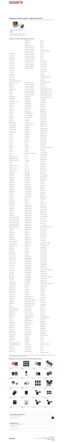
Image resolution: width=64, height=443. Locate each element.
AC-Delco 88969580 (12, 53)
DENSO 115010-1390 (12, 256)
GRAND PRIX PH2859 (28, 108)
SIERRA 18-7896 (42, 188)
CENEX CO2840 (11, 208)
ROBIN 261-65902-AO (43, 159)
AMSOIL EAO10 (11, 87)
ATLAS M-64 (11, 94)
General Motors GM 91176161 (29, 61)
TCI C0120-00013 (43, 238)
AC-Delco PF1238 (11, 58)
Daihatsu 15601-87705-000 (13, 244)
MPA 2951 (41, 42)
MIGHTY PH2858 (27, 329)
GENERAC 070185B (12, 349)
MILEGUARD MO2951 (28, 330)
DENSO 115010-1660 (12, 260)
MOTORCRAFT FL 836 (28, 349)
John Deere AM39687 (28, 194)
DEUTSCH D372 (11, 275)
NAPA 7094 (42, 59)
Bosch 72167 (11, 149)
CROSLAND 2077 (11, 234)
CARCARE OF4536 (12, 175)
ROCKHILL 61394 (43, 161)
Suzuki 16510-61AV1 (43, 223)
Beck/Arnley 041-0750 (12, 122)
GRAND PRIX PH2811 (28, 99)
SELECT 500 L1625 (43, 171)
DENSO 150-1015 (11, 270)
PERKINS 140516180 (43, 114)
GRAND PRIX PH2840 (28, 103)
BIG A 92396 (11, 139)
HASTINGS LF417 (27, 134)
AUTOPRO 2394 (11, 106)
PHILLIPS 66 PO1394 (43, 118)
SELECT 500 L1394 (43, 169)
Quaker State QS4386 (43, 154)
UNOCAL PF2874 (43, 295)
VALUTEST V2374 (42, 299)
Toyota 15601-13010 (43, 259)
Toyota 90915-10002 (43, 273)
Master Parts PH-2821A (28, 308)
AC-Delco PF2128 (11, 67)
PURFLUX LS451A (43, 145)
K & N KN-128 (27, 199)
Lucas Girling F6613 (28, 279)
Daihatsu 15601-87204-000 (13, 241)
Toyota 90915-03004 (43, 269)
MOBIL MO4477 (27, 341)
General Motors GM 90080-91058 (30, 57)
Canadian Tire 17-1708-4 (13, 165)
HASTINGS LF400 (27, 129)
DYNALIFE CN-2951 (12, 294)
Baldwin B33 (11, 113)
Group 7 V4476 (27, 120)
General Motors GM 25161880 (29, 49)
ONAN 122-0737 (42, 85)
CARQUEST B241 (11, 189)
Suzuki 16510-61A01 (43, 211)
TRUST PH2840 (42, 290)
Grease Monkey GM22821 (29, 113)
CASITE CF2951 (11, 194)
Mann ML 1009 (27, 284)
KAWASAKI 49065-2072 (28, 218)
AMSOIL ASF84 (11, 84)
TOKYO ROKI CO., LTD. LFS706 (45, 242)
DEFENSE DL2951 (11, 246)
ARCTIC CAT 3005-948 (12, 89)
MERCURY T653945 (28, 322)
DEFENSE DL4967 (11, 249)
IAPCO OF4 (26, 148)
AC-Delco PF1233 (11, 55)
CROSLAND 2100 (11, 236)
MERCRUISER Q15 (27, 318)
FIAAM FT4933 (11, 306)
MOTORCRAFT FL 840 (28, 351)
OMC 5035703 (42, 78)
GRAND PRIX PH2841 (28, 105)
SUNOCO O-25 (42, 202)
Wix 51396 (42, 347)
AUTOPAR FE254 (11, 103)
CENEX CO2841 (11, 210)
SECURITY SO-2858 (43, 166)
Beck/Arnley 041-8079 (12, 127)
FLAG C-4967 (11, 320)
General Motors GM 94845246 (29, 82)
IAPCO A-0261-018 (27, 141)
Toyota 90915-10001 (43, 271)
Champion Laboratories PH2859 (14, 225)
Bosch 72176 (11, 151)
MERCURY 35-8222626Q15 (29, 320)
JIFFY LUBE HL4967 (28, 175)
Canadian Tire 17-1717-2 (13, 167)
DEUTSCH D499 (11, 280)
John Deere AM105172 (28, 189)
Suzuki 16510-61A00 (43, 209)
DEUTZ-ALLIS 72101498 (12, 282)
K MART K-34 (27, 201)
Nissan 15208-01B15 (43, 68)
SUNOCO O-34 (42, 204)
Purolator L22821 (43, 150)
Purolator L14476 (43, 147)
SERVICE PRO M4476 (43, 178)
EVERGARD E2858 (11, 299)
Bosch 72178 (11, 155)
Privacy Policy (53, 440)
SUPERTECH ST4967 (43, 207)
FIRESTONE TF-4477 (12, 313)
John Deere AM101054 (28, 187)
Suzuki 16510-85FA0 (43, 233)
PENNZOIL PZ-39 (43, 107)
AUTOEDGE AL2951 (12, 96)
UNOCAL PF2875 (43, 297)
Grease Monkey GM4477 (28, 117)
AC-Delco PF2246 (11, 70)
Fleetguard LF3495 (12, 325)
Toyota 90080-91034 (43, 262)
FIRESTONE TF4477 (12, 315)
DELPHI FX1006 (11, 251)
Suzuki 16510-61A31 (43, 221)
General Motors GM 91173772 (29, 59)
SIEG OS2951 (42, 185)
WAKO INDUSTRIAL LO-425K (44, 316)
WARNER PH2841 (43, 328)
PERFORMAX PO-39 (43, 112)
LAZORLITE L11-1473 (28, 239)
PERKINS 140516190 (43, 116)
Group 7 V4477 (27, 122)
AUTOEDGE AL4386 (12, 98)
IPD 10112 (26, 155)
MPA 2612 (41, 40)
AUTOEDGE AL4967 (12, 99)
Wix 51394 (42, 343)
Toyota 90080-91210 (43, 266)
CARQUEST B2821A (12, 191)
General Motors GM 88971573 (29, 52)
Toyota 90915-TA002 (43, 280)
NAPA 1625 (42, 56)
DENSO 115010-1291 (12, 255)
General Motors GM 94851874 (29, 89)
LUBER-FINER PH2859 (28, 268)
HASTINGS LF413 (27, 132)
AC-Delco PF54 (11, 77)
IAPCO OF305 (27, 146)
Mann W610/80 (27, 289)
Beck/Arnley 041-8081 (12, 129)
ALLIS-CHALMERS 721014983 (13, 82)
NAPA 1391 (42, 49)
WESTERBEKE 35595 (43, 333)
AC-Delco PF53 (11, 72)
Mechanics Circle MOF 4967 (29, 315)
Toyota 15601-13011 (43, 261)
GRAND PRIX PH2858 (28, 106)
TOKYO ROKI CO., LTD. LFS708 (45, 243)
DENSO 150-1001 (11, 267)
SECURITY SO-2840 (43, 164)
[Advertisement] (32, 11)
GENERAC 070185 (12, 348)
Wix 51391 (42, 342)
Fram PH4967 (11, 344)
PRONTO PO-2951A (43, 140)
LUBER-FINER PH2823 (28, 261)
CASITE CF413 (11, 199)
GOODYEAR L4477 (27, 98)
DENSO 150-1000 (11, 265)
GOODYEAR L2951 (27, 96)
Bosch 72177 (11, 153)
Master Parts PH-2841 (28, 311)
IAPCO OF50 (27, 151)
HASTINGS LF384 (27, 127)
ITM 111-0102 (27, 168)
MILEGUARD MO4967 (28, 334)
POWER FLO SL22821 (43, 123)
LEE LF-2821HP (27, 248)
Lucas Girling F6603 (28, 277)
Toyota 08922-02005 (43, 250)
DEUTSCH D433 (11, 279)
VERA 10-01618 (42, 312)
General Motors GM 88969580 (29, 50)
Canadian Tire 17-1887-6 (13, 170)
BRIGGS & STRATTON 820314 (13, 160)
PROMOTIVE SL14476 (43, 138)
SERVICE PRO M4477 (43, 180)
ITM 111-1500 (27, 170)
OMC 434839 (42, 73)
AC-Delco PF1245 (11, 60)
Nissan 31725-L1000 (43, 71)
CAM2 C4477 (11, 163)
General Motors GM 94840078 (29, 64)
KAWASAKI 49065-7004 (28, 227)
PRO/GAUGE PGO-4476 (43, 130)
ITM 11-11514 (27, 163)
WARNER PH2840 (43, 326)
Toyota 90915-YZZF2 (43, 285)
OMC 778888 (42, 83)
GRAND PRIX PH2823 (28, 101)
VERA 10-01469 (42, 311)
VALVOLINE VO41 (43, 302)
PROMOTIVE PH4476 (43, 135)
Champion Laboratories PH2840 (14, 220)
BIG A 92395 (11, 137)
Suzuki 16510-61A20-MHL (44, 216)
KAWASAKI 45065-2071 (28, 206)
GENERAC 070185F (28, 40)
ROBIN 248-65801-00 (43, 157)
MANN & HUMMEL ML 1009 (29, 296)
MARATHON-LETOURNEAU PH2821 (30, 299)
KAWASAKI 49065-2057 (28, 210)
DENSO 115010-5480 (12, 263)
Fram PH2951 (11, 341)
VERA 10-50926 (42, 314)
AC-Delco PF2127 (11, 65)
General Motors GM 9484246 (29, 66)
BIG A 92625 (11, 141)
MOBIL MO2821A (27, 339)
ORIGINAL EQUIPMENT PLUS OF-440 (46, 90)
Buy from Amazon (16, 344)
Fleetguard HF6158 (12, 322)
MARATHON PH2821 (28, 298)
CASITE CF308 (11, 196)
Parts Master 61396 (43, 100)
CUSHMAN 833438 (12, 239)
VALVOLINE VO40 (43, 300)
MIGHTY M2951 (27, 325)
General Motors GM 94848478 (29, 86)
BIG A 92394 (11, 136)
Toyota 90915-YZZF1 (43, 283)
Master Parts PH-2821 (28, 306)
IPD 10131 (26, 158)
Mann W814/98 (27, 294)
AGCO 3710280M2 (12, 79)
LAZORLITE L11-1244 (28, 237)
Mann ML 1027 (27, 287)
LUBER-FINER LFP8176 (28, 256)
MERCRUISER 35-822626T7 (29, 317)
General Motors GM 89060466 (29, 54)
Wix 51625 (42, 349)
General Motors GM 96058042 (29, 94)
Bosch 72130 (11, 146)
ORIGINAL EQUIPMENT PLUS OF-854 (46, 95)
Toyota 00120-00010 (43, 245)
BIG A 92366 (11, 134)
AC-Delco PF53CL (11, 74)
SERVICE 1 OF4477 (43, 173)
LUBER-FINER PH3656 (28, 270)
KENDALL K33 (27, 232)
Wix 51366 (42, 338)
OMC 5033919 (42, 76)
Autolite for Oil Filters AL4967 (13, 101)
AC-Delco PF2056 (11, 63)
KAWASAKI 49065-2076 (28, 222)
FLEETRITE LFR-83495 (12, 334)
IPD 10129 (26, 156)
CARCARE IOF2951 (12, 172)
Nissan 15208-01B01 (43, 61)
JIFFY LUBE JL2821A (28, 177)
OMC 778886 (42, 80)
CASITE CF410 (11, 198)
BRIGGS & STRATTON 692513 (13, 158)
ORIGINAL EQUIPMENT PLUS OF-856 (46, 97)
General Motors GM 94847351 (29, 84)
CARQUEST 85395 (12, 182)
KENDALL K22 (27, 230)
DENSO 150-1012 (11, 268)
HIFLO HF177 (27, 139)
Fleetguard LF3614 (12, 327)
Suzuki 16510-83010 (43, 228)
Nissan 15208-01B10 (43, 66)
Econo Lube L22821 (12, 298)
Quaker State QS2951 (43, 152)
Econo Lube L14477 (12, 296)
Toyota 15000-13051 (43, 252)
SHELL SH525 (42, 183)
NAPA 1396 (42, 54)
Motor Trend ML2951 (28, 344)
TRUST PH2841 (42, 292)
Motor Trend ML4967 (28, 348)
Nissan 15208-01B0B (43, 64)
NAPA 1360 (42, 45)
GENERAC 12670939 (28, 42)
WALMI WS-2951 (42, 319)
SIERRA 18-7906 (42, 192)
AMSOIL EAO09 (11, 86)
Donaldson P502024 (12, 287)
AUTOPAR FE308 (11, 105)
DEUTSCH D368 (11, 272)
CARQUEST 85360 (12, 177)
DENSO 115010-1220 (12, 253)
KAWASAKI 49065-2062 (28, 213)
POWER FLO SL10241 (43, 119)
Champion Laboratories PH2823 (14, 218)
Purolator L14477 (43, 149)
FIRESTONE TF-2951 (12, 311)
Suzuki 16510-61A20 (43, 214)
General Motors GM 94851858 (29, 87)
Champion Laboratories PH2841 (14, 222)
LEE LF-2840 (26, 249)
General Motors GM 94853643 (29, 91)
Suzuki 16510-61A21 (43, 218)
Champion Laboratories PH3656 (14, 227)
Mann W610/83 (27, 291)
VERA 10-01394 (42, 309)
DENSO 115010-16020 (12, 258)
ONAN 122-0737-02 (43, 87)
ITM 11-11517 (27, 165)
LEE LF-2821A (27, 246)
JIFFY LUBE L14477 (27, 182)
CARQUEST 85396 (12, 184)
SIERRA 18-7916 (42, 195)
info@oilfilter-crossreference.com (51, 439)
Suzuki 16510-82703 (43, 226)
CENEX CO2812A (11, 205)
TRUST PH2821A (42, 288)
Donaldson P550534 (12, 291)
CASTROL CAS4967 (12, 201)
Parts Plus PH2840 (43, 102)
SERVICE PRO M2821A (43, 176)
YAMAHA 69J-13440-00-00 (44, 352)
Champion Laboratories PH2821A (14, 217)
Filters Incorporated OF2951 (13, 308)
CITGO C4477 (11, 230)
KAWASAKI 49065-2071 (28, 217)
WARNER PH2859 (43, 331)
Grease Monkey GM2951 (28, 115)
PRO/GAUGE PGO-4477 (43, 131)
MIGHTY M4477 (27, 327)
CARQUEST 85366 (12, 179)
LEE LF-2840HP (27, 251)
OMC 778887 (42, 81)
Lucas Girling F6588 (28, 275)
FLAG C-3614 (11, 318)
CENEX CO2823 (11, 206)
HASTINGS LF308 (27, 125)
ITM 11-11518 (27, 167)
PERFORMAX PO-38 (43, 111)
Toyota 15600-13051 (43, 254)
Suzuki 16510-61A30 (43, 219)
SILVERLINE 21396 (43, 199)
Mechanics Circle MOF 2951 (29, 313)
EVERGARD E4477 (11, 303)
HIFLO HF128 (27, 137)
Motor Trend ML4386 (28, 346)
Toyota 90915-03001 (43, 268)
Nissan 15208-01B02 (43, 62)
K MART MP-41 (27, 203)
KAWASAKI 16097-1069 (28, 205)
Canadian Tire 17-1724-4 (13, 168)
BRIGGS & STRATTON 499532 (13, 156)
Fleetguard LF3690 (12, 330)
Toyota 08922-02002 (43, 249)
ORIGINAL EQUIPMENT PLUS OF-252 (46, 88)
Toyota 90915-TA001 (43, 278)
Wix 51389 (42, 340)
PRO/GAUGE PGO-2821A (44, 128)
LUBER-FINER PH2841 (28, 265)
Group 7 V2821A (27, 118)
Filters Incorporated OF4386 (13, 310)
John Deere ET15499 (28, 196)
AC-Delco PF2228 (11, 68)
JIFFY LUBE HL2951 (28, 172)
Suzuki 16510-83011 (43, 230)
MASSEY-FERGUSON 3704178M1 (30, 303)
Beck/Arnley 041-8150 (12, 132)
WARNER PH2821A (43, 323)
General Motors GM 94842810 (29, 68)
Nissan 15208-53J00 (43, 69)
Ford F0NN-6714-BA (12, 337)
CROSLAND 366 (11, 237)
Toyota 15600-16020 (43, 257)
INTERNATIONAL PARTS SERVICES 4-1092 (31, 153)
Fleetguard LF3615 (12, 329)
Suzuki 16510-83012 (43, 231)
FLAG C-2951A (11, 317)
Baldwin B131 (11, 108)
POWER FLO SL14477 (43, 121)
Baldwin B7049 (11, 117)
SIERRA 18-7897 (42, 190)
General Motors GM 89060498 (29, 56)
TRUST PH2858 (42, 293)
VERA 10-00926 (42, 307)
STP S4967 (41, 200)
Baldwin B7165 (11, 120)
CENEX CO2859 (11, 213)
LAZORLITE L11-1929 (28, 244)
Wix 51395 (42, 345)
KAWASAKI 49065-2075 (28, 220)
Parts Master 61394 (43, 99)
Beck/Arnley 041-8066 (12, 125)
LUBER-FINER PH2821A (28, 260)
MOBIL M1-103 (27, 337)
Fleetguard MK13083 (12, 332)
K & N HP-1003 (27, 198)
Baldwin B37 (11, 115)
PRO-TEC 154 (42, 126)
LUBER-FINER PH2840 (28, 263)
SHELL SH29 (42, 181)
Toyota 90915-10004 (43, 276)
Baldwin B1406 (11, 110)
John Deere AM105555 (28, 191)
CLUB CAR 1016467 (12, 232)
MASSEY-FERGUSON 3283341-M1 (30, 301)
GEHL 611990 (11, 346)
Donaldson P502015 (12, 284)
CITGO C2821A (11, 229)
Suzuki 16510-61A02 (43, 212)
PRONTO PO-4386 (43, 142)
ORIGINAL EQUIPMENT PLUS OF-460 (46, 92)
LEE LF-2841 (26, 253)
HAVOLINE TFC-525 (28, 136)
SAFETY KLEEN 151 (43, 162)
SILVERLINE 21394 (43, 197)
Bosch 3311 (11, 144)
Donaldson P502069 (12, 289)
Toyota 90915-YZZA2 (43, 281)
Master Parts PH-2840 (28, 310)
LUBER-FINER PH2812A (28, 258)
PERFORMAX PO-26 (43, 109)
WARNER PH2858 (43, 330)
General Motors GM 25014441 (29, 47)
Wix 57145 (42, 350)
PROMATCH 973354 (43, 133)
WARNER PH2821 (43, 321)
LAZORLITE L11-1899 (28, 241)
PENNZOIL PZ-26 (43, 104)
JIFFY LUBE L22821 (27, 184)
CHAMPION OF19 (12, 215)
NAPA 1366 (42, 47)
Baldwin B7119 (11, 118)
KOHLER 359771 (27, 234)
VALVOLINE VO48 (43, 304)
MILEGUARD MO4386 (28, 332)
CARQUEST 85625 (12, 186)
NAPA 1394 (42, 50)
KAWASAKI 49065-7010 (28, 229)
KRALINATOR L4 (27, 236)
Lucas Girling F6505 (28, 272)
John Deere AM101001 (28, 186)
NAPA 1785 (42, 57)
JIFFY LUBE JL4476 (27, 179)
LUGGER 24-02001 (27, 282)
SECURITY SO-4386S (43, 168)
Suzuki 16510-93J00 (43, 235)
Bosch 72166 (11, 148)
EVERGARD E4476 (11, 301)
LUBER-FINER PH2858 (28, 267)
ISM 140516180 (27, 160)
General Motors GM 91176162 (29, 62)
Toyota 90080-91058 (43, 264)
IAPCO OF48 (27, 149)
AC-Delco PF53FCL (12, 75)
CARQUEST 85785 (12, 187)
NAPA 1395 (42, 52)
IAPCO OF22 (27, 144)
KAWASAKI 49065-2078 (28, 225)
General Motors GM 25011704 (29, 45)
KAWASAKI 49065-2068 (28, 215)
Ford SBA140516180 (12, 339)
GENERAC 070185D (12, 351)
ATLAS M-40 (11, 91)
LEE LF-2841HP (27, 255)
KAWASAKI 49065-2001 (28, 208)
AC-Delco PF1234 (11, 56)
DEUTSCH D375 (11, 277)
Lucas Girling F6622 (28, 280)
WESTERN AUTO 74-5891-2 (44, 335)
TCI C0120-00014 (43, 240)
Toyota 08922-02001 (43, 247)
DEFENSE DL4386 (11, 248)
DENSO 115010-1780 (12, 261)
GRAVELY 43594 (27, 110)
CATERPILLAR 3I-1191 (12, 203)
